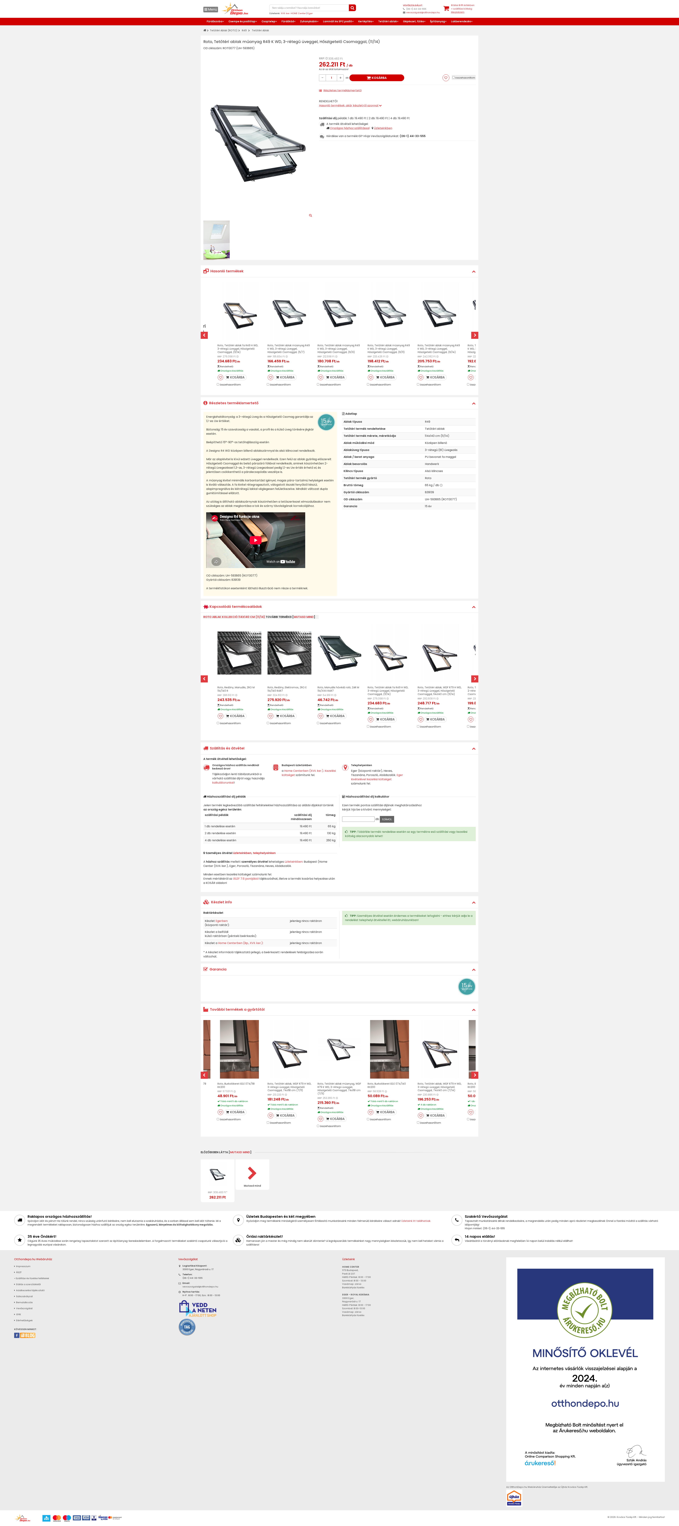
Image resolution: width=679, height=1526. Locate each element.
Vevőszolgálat (24, 1308)
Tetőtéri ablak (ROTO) (223, 30)
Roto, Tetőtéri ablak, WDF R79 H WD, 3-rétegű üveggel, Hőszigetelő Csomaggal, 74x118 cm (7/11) (289, 1087)
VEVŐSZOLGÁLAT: (413, 5)
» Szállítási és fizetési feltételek (31, 1278)
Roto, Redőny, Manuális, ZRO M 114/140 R (236, 689)
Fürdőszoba (214, 21)
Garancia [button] (218, 969)
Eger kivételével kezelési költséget (377, 777)
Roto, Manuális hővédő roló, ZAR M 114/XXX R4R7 (338, 689)
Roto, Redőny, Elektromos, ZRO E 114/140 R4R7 (287, 689)
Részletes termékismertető (342, 90)
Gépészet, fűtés (413, 21)
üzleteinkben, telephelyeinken (254, 853)
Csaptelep (268, 21)
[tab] (339, 271)
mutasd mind (304, 617)
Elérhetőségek (24, 1320)
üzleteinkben (294, 862)
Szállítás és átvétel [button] (226, 748)
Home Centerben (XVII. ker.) (303, 771)
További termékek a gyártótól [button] (237, 1009)
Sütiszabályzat (24, 1296)
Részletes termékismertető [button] (233, 403)
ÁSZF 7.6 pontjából (246, 879)
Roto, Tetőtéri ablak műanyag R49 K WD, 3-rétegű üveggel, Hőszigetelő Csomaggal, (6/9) (339, 349)
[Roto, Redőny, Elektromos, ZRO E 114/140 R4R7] (289, 653)
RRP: (322, 58)
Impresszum (23, 1266)
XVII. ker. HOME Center (293, 13)
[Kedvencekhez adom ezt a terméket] (446, 77)
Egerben (221, 921)
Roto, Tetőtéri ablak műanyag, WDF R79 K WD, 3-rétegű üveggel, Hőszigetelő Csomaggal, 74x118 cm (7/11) (339, 1089)
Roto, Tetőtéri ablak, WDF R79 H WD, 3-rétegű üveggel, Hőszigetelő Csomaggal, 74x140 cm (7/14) (440, 1087)
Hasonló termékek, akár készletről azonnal (349, 105)
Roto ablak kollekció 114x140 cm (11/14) (234, 617)
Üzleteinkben (383, 128)
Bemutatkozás (24, 1302)
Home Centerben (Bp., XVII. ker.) (240, 943)
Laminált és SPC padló (337, 21)
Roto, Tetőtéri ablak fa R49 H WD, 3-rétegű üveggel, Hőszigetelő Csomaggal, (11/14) (237, 349)
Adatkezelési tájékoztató (30, 1290)
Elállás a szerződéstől (28, 1284)
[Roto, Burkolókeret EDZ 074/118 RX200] (239, 1049)
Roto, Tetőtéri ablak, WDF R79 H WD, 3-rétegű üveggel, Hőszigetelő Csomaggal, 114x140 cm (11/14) (440, 691)
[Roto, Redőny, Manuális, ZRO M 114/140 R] (239, 653)
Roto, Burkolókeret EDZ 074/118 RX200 (236, 1085)
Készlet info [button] (221, 902)
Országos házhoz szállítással (350, 128)
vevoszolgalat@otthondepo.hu (423, 12)
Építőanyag (437, 21)
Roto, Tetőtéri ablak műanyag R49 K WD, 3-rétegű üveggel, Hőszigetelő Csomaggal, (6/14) (439, 349)
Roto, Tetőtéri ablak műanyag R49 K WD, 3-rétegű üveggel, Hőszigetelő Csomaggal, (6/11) (389, 349)
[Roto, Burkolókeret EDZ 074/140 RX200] (389, 1049)
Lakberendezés (461, 21)
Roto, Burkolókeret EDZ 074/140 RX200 (387, 1085)
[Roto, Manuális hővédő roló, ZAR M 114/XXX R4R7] (339, 653)
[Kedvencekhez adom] (220, 377)
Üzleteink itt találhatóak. (416, 1221)
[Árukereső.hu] (187, 1327)
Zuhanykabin (308, 21)
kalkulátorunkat (223, 783)
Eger (310, 13)
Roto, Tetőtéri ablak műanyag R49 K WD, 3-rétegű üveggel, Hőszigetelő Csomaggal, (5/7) (289, 349)
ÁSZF (19, 1272)
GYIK (18, 1314)
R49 (244, 30)
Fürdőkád (288, 21)
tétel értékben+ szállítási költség (462, 9)
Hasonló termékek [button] (226, 271)
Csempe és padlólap (241, 21)
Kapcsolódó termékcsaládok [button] (235, 606)
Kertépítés (365, 21)
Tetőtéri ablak (387, 21)
